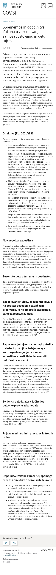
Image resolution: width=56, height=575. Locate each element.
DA (6, 542)
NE (14, 542)
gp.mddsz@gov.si (11, 555)
